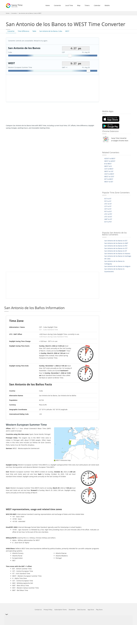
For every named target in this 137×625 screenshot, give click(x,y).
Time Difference (23, 31)
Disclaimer (72, 610)
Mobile (107, 5)
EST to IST (107, 199)
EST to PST (108, 222)
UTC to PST (108, 214)
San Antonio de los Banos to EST (115, 241)
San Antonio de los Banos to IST (115, 251)
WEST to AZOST (109, 161)
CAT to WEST (108, 169)
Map (78, 5)
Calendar (97, 5)
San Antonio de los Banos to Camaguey (114, 262)
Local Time (69, 5)
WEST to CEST (109, 176)
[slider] (70, 55)
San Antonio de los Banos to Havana (117, 253)
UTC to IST (108, 204)
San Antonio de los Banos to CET (115, 248)
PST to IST (107, 201)
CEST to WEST (109, 174)
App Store (91, 610)
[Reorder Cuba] (7, 50)
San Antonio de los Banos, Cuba (50, 31)
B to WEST (108, 164)
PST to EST (108, 211)
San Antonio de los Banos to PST (115, 246)
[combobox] (76, 48)
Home (47, 5)
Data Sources (81, 610)
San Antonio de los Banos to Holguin (117, 266)
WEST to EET (108, 182)
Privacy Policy (48, 610)
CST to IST (107, 206)
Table (34, 31)
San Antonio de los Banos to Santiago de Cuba (117, 257)
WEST (67, 31)
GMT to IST (108, 219)
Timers (87, 5)
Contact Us (38, 610)
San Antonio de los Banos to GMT (116, 243)
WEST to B (108, 166)
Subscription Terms (60, 610)
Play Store (99, 610)
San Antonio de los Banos (24, 48)
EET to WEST (108, 179)
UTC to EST (108, 217)
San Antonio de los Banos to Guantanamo (114, 270)
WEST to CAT (108, 171)
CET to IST (107, 209)
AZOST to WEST (109, 158)
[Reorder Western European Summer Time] (7, 65)
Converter (57, 5)
